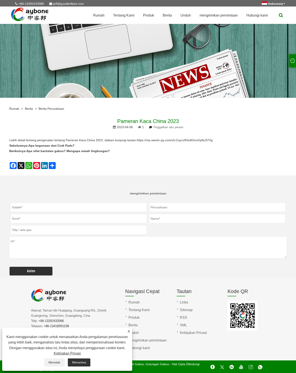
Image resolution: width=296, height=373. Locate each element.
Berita (167, 15)
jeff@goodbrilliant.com (68, 3)
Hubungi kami (257, 15)
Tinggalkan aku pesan (168, 127)
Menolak (54, 362)
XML (183, 325)
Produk (148, 15)
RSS (183, 317)
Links (184, 302)
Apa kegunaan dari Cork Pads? (52, 145)
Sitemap (186, 310)
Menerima (79, 362)
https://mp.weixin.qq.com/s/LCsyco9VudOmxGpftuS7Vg (175, 140)
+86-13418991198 (56, 326)
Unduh (186, 15)
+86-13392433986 (31, 3)
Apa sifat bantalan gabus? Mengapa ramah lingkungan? (68, 151)
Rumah (98, 15)
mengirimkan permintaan (219, 15)
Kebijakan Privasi (67, 353)
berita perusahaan (51, 108)
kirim (31, 271)
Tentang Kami (123, 15)
